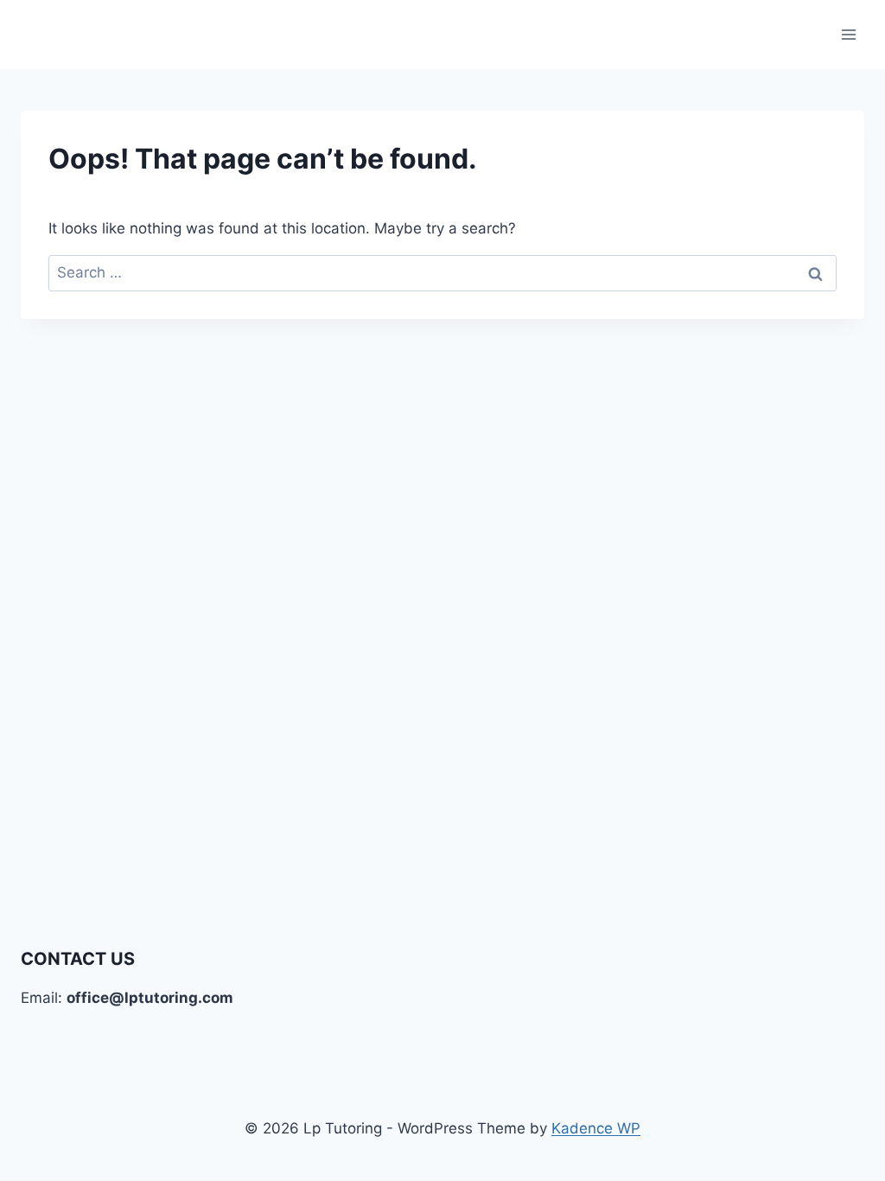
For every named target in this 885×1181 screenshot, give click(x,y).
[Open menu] (848, 34)
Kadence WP (595, 1128)
